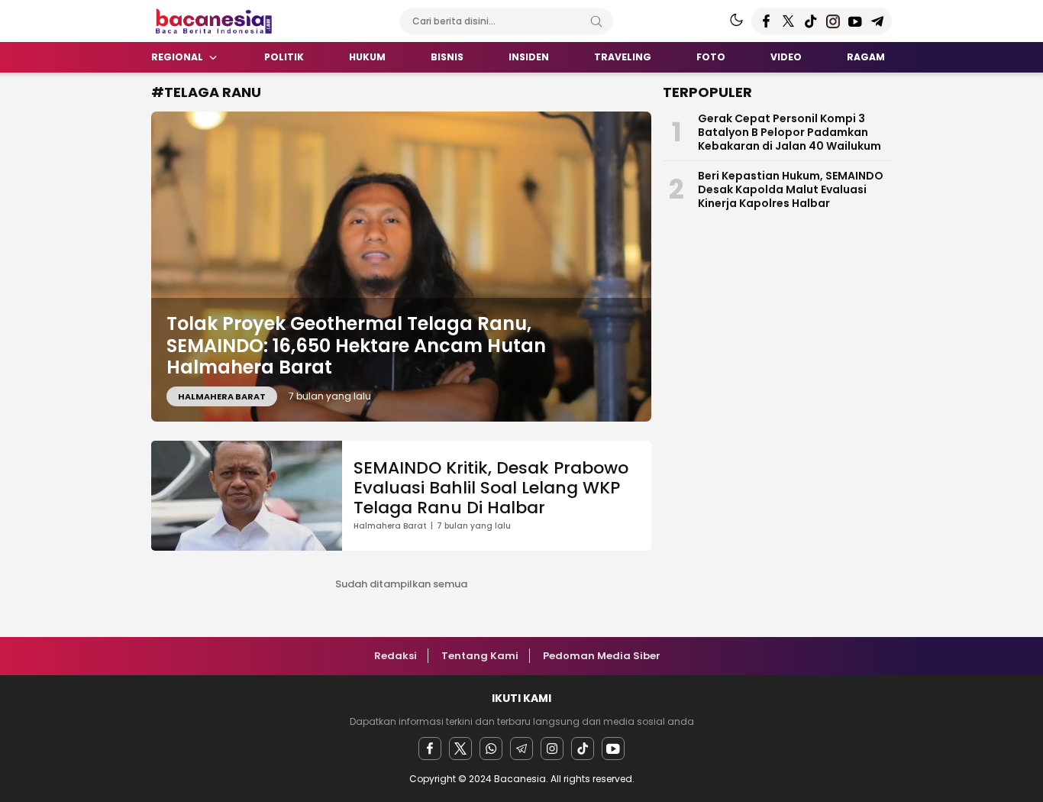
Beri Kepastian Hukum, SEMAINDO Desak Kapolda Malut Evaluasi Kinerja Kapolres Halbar (790, 189)
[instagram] (552, 748)
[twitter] (460, 748)
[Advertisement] (79, 309)
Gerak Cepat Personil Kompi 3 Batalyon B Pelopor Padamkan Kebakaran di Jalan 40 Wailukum (789, 132)
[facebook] (429, 748)
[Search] (596, 21)
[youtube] (613, 748)
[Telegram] (521, 748)
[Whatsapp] (491, 748)
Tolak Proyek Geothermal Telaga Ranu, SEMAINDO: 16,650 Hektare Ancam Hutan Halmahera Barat (356, 345)
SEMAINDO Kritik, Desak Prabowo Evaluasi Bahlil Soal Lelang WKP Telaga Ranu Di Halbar (491, 488)
